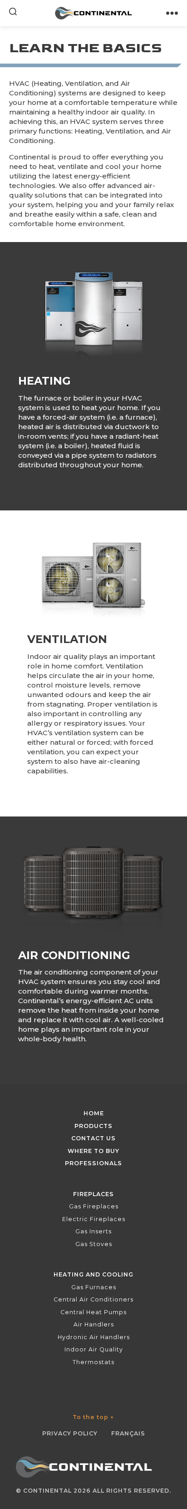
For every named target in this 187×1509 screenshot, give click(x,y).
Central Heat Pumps (93, 1312)
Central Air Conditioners (93, 1299)
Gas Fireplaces (93, 1206)
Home (94, 1113)
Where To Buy (93, 1151)
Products (93, 1126)
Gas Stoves (93, 1244)
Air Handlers (94, 1324)
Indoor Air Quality (93, 1349)
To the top (93, 1417)
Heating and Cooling (93, 1274)
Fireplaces (93, 1194)
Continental (47, 1490)
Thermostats (93, 1362)
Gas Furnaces (93, 1287)
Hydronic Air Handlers (94, 1337)
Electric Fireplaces (93, 1219)
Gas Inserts (93, 1231)
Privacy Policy (70, 1433)
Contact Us (93, 1138)
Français (128, 1433)
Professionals (93, 1163)
